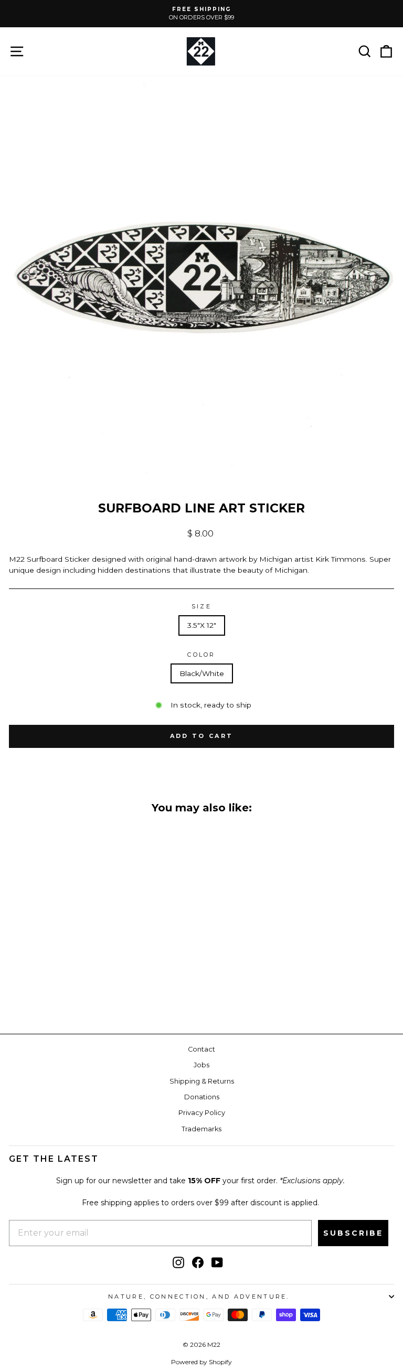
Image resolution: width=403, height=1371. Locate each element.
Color (201, 654)
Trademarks (201, 1129)
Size (201, 606)
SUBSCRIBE (353, 1233)
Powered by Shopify (201, 1362)
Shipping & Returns (201, 1081)
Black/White (201, 673)
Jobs (201, 1065)
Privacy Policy (201, 1113)
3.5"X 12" (201, 625)
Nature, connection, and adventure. (199, 1296)
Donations (201, 1097)
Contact (201, 1049)
